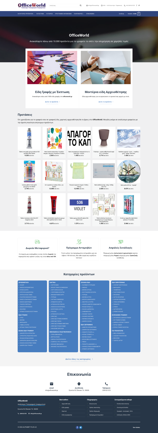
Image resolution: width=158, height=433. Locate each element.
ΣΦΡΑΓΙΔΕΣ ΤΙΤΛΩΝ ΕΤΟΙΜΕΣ (58, 326)
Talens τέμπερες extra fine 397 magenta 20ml (29, 219)
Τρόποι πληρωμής (94, 411)
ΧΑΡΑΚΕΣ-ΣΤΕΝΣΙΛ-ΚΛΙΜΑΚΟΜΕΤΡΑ (91, 346)
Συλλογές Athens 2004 (123, 415)
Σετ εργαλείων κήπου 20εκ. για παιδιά (54, 185)
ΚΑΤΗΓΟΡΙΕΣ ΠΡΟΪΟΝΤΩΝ (25, 14)
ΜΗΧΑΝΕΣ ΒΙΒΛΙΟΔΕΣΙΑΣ (57, 344)
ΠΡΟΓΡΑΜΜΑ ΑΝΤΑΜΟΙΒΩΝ (63, 14)
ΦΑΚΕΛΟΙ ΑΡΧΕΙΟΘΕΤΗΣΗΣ (27, 287)
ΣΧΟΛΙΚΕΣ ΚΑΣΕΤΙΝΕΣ (87, 316)
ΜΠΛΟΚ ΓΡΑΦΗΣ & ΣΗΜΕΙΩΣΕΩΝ (59, 287)
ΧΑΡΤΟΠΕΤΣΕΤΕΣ (117, 309)
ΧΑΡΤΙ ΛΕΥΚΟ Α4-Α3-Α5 (57, 290)
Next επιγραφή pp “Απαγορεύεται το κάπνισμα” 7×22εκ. (79, 152)
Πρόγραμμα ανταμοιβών (96, 415)
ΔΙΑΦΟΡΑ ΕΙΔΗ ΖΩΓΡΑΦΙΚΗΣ (89, 329)
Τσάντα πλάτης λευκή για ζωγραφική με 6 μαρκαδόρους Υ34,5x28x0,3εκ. (104, 219)
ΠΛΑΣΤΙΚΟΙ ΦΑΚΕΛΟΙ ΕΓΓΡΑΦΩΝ (28, 297)
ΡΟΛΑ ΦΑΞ (54, 311)
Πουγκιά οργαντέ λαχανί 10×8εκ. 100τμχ (79, 185)
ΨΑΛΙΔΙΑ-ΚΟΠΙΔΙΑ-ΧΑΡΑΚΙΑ (27, 338)
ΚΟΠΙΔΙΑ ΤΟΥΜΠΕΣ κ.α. (88, 334)
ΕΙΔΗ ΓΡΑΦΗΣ (23, 315)
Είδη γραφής (65, 407)
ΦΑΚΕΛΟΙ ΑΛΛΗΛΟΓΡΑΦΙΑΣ (58, 306)
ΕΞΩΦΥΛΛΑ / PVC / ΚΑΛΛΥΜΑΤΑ (59, 341)
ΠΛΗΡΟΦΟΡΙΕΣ (78, 14)
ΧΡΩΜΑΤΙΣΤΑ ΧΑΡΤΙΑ (56, 302)
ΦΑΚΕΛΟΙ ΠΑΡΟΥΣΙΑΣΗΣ (26, 306)
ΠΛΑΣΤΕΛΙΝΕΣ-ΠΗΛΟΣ (119, 292)
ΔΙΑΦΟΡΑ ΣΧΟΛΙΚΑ (87, 321)
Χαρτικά (64, 411)
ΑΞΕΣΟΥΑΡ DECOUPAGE (119, 299)
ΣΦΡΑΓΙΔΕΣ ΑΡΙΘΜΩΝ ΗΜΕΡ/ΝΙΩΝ (60, 323)
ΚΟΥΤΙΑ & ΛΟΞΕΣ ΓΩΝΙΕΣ (26, 294)
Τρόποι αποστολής (94, 407)
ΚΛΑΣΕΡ (22, 285)
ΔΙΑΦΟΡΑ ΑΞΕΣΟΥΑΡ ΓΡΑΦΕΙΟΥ (121, 322)
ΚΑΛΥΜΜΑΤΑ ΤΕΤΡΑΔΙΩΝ (88, 285)
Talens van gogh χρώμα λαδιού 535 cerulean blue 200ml (29, 152)
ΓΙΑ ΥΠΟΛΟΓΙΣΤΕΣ (117, 331)
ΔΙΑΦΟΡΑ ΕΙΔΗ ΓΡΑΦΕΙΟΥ (26, 345)
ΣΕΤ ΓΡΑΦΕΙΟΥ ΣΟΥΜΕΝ (119, 320)
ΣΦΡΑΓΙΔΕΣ (54, 316)
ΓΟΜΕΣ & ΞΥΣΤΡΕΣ (24, 325)
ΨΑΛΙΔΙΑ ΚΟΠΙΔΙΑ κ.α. (87, 306)
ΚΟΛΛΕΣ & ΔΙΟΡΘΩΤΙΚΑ (88, 309)
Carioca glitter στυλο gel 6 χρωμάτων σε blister (29, 185)
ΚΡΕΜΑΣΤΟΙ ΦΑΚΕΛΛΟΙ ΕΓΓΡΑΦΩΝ (29, 311)
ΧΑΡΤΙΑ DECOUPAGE (118, 297)
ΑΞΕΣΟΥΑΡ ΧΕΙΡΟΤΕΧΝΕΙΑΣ (120, 285)
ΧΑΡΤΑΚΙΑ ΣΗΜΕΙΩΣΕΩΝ (57, 299)
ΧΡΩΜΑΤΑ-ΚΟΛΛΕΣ (118, 311)
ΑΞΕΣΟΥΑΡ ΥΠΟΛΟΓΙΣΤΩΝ (119, 335)
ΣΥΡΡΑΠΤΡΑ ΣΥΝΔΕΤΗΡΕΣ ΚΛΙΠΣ (28, 335)
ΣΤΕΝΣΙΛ (115, 306)
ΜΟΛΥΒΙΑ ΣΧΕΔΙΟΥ (86, 337)
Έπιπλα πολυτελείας (123, 404)
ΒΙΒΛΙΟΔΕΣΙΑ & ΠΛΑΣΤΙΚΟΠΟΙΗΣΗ (60, 332)
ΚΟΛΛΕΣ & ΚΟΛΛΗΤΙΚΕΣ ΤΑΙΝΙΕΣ (28, 343)
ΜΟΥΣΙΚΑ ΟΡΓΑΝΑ (86, 290)
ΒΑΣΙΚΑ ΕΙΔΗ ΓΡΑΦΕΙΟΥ (26, 331)
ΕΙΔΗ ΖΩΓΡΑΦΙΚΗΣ (87, 325)
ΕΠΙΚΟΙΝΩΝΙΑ (90, 14)
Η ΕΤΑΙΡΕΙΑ (49, 14)
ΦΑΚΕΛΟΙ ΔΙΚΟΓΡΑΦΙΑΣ (26, 302)
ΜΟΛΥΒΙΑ (22, 320)
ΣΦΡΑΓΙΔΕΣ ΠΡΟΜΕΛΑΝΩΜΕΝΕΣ (59, 318)
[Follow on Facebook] (136, 5)
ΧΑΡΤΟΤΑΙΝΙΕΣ (55, 285)
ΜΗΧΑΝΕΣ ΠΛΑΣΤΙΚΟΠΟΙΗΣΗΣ (59, 346)
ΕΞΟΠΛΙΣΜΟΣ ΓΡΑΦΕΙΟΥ (119, 315)
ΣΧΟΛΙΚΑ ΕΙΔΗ (85, 282)
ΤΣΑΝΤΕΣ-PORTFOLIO (25, 304)
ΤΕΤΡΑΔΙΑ (53, 297)
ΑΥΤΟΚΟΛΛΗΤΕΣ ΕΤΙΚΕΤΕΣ (58, 304)
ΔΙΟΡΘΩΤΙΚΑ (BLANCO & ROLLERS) (28, 340)
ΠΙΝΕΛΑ (84, 341)
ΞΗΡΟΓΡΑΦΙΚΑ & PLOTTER (57, 292)
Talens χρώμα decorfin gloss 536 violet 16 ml (79, 219)
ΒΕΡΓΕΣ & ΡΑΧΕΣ (55, 337)
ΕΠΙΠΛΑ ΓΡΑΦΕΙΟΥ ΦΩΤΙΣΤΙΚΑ (121, 327)
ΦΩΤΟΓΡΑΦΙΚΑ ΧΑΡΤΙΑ (57, 309)
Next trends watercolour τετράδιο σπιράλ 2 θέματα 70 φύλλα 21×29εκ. (54, 152)
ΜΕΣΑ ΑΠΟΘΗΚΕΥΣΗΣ (119, 333)
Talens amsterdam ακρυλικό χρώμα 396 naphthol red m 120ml (54, 219)
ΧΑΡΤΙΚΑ (52, 282)
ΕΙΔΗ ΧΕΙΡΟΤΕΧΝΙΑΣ (118, 282)
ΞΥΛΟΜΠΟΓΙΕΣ (117, 290)
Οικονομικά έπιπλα (122, 407)
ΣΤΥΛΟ (21, 317)
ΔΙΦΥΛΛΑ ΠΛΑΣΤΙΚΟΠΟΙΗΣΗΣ (58, 339)
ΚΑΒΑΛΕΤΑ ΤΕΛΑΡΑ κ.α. (88, 332)
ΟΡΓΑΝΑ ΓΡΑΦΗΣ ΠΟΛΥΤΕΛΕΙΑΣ (28, 327)
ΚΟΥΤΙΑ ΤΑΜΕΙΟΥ (117, 325)
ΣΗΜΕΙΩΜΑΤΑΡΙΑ (86, 311)
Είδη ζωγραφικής (67, 415)
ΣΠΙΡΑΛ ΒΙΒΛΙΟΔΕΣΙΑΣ (56, 334)
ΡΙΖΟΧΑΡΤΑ (116, 304)
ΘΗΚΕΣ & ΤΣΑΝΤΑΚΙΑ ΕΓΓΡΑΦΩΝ (28, 299)
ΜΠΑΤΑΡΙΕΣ (116, 338)
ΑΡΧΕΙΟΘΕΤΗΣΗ (24, 282)
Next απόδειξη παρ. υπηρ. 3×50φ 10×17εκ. (103, 185)
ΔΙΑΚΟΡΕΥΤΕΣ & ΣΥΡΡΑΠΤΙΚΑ (27, 333)
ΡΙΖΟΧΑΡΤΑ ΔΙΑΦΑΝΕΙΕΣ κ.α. (89, 344)
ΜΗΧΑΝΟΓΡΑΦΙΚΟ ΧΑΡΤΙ (57, 294)
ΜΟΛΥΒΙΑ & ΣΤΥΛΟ (86, 297)
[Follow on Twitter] (139, 5)
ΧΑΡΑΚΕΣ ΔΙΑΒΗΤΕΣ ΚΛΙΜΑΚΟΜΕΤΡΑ (91, 304)
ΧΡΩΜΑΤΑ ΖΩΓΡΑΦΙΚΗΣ (88, 349)
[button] (121, 13)
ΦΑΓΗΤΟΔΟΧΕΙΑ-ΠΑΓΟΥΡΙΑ (89, 292)
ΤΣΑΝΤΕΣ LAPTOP (118, 340)
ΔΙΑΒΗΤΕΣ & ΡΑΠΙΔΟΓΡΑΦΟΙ (89, 327)
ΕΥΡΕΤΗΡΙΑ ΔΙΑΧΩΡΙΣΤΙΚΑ (26, 292)
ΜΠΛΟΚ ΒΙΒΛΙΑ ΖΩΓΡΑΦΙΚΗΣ (89, 339)
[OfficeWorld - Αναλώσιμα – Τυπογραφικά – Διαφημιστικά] (32, 5)
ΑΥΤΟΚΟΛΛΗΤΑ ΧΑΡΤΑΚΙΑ (57, 314)
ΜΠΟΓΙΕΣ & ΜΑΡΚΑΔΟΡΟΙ (88, 299)
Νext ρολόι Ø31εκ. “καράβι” (129, 185)
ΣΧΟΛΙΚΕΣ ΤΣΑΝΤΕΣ (87, 314)
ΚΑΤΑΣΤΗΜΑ (40, 14)
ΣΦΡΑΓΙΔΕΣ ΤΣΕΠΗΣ (56, 321)
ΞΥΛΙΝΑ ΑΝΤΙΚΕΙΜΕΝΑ (119, 302)
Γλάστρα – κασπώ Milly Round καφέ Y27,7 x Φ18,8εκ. (104, 152)
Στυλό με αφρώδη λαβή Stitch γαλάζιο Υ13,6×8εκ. (128, 219)
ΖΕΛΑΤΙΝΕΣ (23, 309)
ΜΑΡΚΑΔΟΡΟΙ (23, 322)
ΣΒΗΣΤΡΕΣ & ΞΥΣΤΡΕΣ (87, 302)
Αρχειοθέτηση (66, 404)
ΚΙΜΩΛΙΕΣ (84, 287)
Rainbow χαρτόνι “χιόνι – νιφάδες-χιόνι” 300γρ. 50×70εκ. (129, 152)
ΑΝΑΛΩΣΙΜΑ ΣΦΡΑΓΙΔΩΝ (57, 328)
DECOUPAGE (116, 294)
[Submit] (80, 5)
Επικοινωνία (93, 404)
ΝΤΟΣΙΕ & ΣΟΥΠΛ (24, 290)
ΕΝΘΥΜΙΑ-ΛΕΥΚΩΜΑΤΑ (88, 318)
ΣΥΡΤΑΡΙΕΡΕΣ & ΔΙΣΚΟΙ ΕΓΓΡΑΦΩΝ (122, 317)
